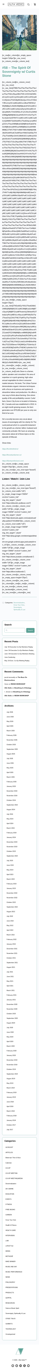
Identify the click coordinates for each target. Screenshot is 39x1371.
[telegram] (20, 1365)
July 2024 (10, 814)
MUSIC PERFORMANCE (14, 1272)
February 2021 (11, 995)
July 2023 (10, 860)
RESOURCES (10, 1303)
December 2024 (12, 791)
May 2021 (10, 981)
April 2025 (10, 772)
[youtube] (28, 1365)
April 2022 (10, 930)
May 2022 (10, 925)
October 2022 (11, 902)
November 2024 (12, 795)
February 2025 (11, 782)
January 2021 (11, 1000)
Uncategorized (10, 1334)
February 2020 (11, 1051)
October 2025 (11, 744)
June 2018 (10, 1102)
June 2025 (10, 763)
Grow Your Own (19, 605)
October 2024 (11, 800)
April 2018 (10, 1106)
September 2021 (12, 962)
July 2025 (10, 758)
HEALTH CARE (11, 1230)
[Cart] (34, 4)
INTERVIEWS (10, 1235)
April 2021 (10, 986)
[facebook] (12, 1365)
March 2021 (11, 990)
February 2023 (11, 884)
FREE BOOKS (10, 1209)
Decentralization (19, 602)
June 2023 (10, 865)
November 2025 (12, 740)
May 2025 (10, 768)
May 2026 (10, 721)
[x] (24, 1365)
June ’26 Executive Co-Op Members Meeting (19, 654)
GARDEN (9, 1215)
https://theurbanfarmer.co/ (11, 455)
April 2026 (10, 726)
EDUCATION (10, 1194)
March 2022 (11, 935)
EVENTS (8, 1199)
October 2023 (11, 851)
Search (8, 624)
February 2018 (11, 1116)
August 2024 (11, 809)
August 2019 (11, 1078)
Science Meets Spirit (12, 1308)
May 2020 (10, 1037)
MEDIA (8, 1251)
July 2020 (10, 1027)
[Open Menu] (3, 4)
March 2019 (11, 1088)
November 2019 (12, 1064)
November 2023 (12, 846)
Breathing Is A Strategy (22, 688)
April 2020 (10, 1041)
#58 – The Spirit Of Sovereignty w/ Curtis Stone (18, 71)
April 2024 (10, 823)
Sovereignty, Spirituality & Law (15, 1313)
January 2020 (11, 1055)
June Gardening (9, 657)
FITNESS (9, 1204)
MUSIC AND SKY (11, 1267)
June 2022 (10, 921)
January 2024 (11, 837)
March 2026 (11, 731)
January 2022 (11, 944)
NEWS (8, 1277)
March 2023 (11, 879)
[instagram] (16, 1365)
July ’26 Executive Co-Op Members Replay (18, 647)
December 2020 (12, 1004)
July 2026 (10, 712)
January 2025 (11, 786)
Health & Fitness (11, 1225)
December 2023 (12, 842)
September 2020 (12, 1018)
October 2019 (11, 1069)
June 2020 (10, 1032)
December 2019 (12, 1060)
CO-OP (8, 1168)
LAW (7, 1241)
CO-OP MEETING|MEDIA (14, 1178)
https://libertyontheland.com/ (13, 461)
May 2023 (10, 870)
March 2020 (11, 1046)
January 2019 (11, 1097)
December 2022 (12, 893)
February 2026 (11, 735)
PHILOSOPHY (10, 1282)
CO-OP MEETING (12, 1173)
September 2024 (12, 805)
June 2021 (10, 976)
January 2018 (11, 1120)
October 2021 (11, 958)
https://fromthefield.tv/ (10, 449)
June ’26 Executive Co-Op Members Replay (19, 650)
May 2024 (10, 819)
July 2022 (10, 916)
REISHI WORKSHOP (18, 684)
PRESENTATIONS (12, 1287)
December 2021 (12, 949)
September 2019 (12, 1074)
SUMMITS (9, 1324)
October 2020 (11, 1013)
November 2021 (12, 953)
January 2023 (11, 888)
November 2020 (12, 1009)
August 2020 (11, 1023)
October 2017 (11, 1125)
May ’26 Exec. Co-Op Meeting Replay (16, 660)
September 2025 (12, 749)
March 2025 (11, 777)
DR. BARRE (9, 1189)
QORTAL (9, 1298)
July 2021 (10, 972)
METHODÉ (9, 1256)
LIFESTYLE (9, 1246)
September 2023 (12, 856)
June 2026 (10, 717)
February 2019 (11, 1092)
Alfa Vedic (8, 688)
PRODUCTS (10, 1292)
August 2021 (11, 967)
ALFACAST (9, 1147)
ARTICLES (9, 1152)
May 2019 (10, 1083)
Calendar (9, 1163)
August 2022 (11, 911)
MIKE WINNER (10, 1261)
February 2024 (11, 833)
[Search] (29, 4)
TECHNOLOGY (11, 1329)
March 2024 (11, 828)
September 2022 (12, 907)
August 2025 (11, 754)
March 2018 (11, 1111)
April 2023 (10, 874)
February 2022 (11, 939)
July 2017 (10, 1129)
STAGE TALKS (10, 1318)
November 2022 (12, 898)
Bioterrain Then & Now (13, 1157)
